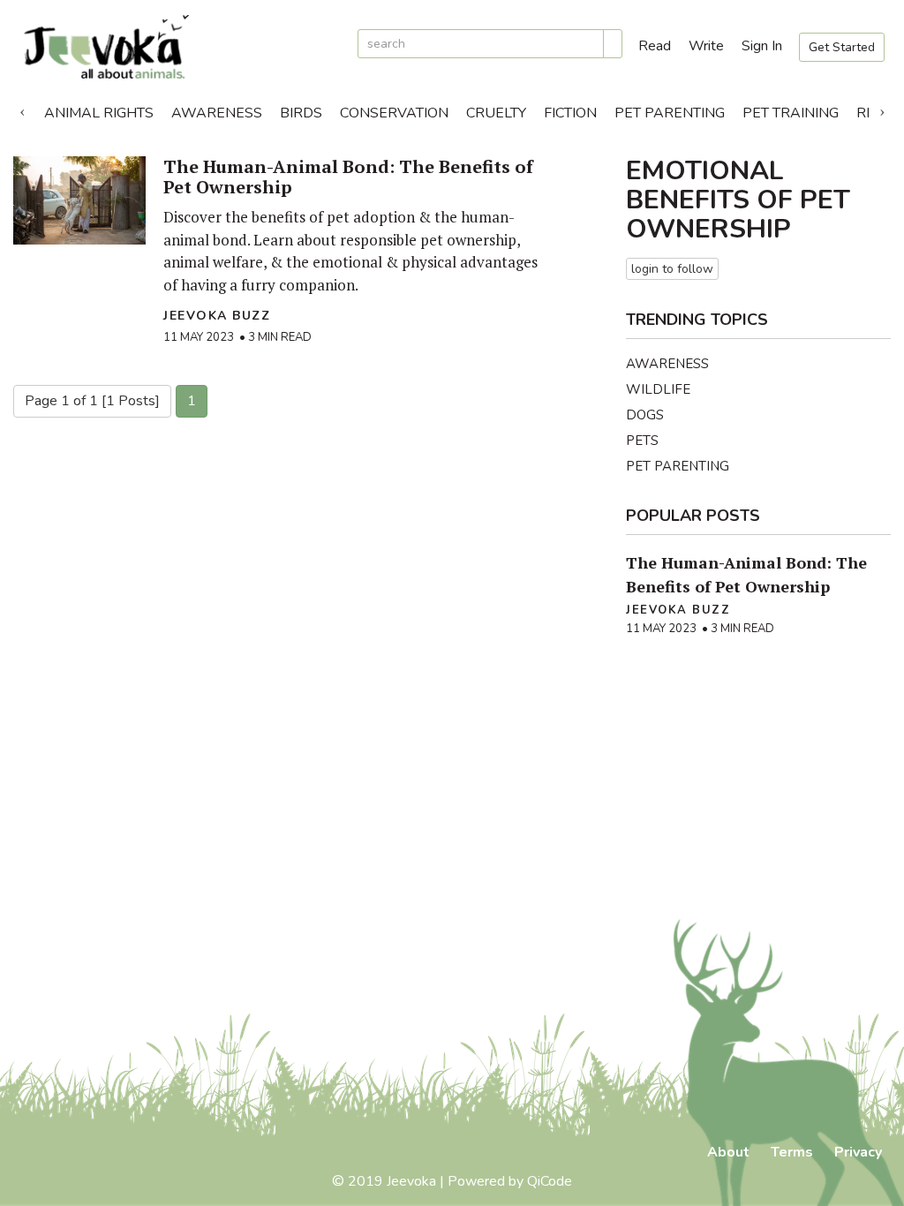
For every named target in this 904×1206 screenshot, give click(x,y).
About (728, 1152)
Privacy (858, 1152)
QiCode (549, 1181)
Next (882, 108)
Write (706, 46)
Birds (301, 113)
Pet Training (790, 113)
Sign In (762, 46)
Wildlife (658, 389)
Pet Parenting (669, 113)
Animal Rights (99, 113)
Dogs (645, 415)
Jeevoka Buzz (216, 315)
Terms (792, 1152)
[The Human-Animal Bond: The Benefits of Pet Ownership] (79, 200)
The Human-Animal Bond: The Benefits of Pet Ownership (348, 177)
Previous (22, 108)
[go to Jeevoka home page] (178, 47)
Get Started (842, 47)
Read (654, 46)
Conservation (394, 113)
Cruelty (496, 113)
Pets (642, 440)
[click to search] (612, 43)
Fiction (570, 113)
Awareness (216, 113)
